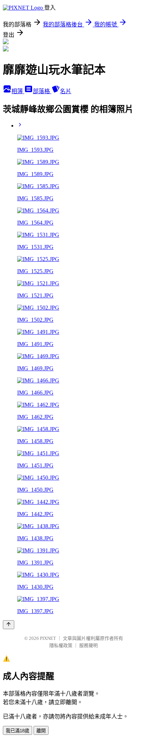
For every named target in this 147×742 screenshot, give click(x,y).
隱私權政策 (60, 645)
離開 (41, 730)
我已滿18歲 (17, 730)
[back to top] (8, 624)
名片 (65, 91)
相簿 (17, 91)
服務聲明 (88, 645)
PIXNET (48, 638)
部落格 (42, 91)
